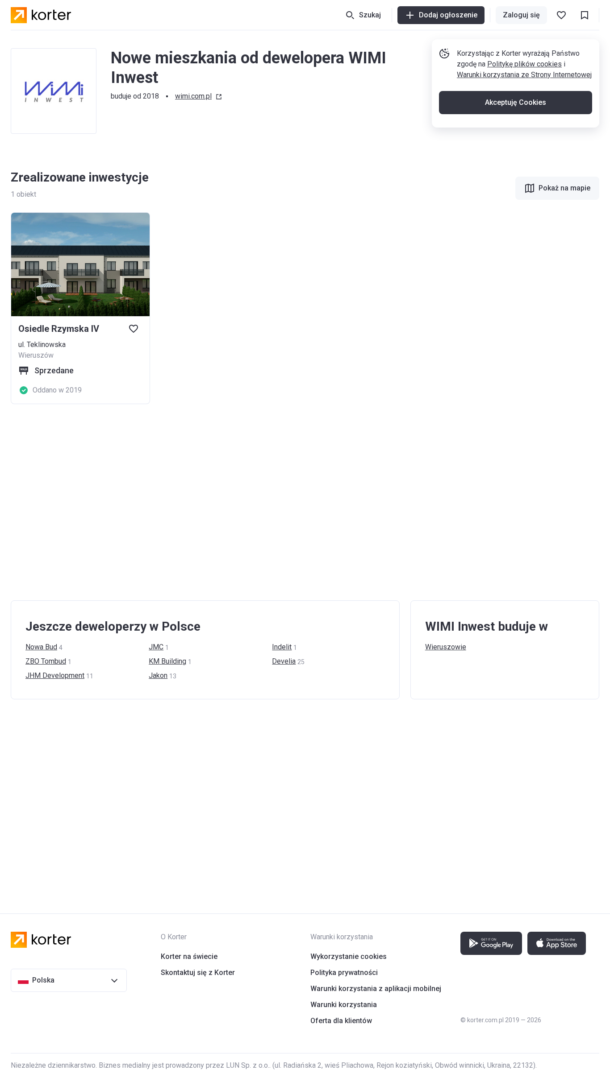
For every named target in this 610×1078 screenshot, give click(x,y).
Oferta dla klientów (341, 1020)
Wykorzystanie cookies (348, 956)
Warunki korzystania (343, 1004)
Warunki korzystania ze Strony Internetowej (524, 74)
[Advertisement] (279, 502)
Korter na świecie (189, 956)
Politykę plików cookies (524, 64)
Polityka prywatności (344, 972)
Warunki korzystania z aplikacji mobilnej (375, 988)
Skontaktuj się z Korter (198, 972)
